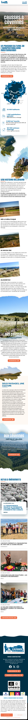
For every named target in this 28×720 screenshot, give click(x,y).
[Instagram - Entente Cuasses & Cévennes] (18, 666)
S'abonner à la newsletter (13, 675)
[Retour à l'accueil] (4, 2)
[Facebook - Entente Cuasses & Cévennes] (10, 666)
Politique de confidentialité (13, 717)
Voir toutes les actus (7, 617)
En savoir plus (5, 76)
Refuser (20, 715)
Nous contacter (13, 671)
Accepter (6, 715)
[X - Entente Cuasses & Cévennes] (14, 666)
